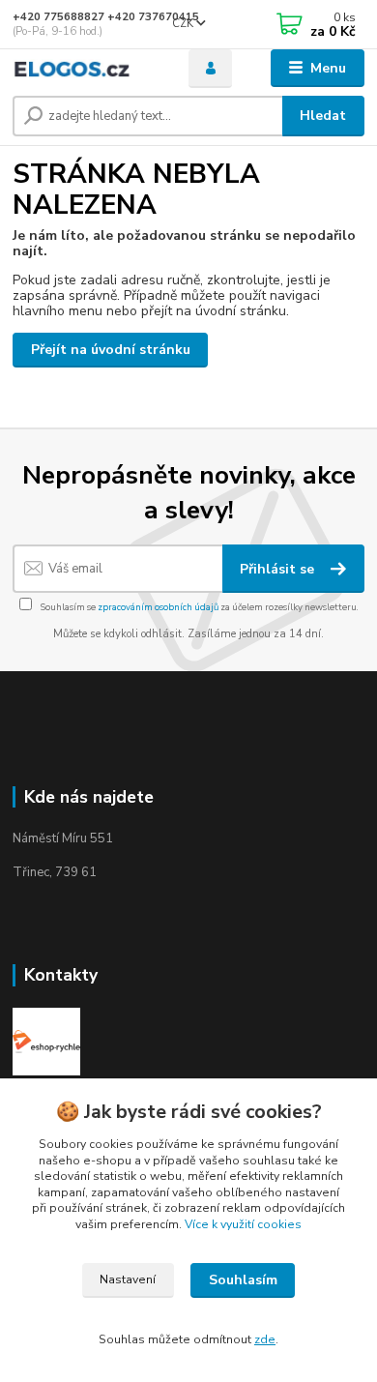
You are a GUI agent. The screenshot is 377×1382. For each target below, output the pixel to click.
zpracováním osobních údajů (158, 607)
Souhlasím (243, 1280)
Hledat (323, 115)
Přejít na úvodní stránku (110, 349)
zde (265, 1339)
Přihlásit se (279, 569)
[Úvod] (86, 68)
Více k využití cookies (243, 1224)
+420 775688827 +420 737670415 (106, 17)
